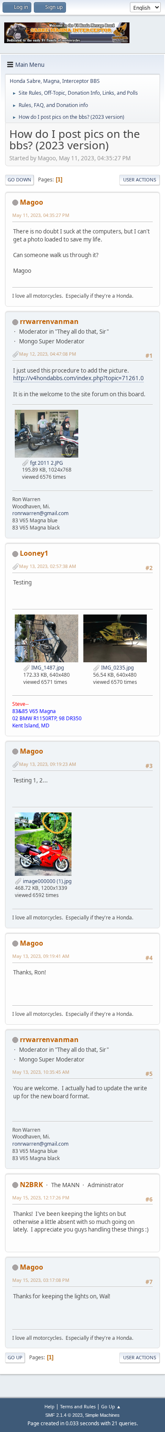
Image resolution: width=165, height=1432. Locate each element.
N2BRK (31, 1184)
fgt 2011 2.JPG (46, 462)
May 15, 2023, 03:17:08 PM (40, 1280)
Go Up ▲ (111, 1406)
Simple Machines (102, 1415)
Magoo (31, 202)
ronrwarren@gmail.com (40, 513)
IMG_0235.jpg (117, 667)
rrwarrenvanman (49, 321)
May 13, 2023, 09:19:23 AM (47, 764)
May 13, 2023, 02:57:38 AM (47, 566)
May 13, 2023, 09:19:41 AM (40, 956)
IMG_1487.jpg (47, 667)
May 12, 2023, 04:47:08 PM (47, 354)
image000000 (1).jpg (47, 881)
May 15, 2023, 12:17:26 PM (40, 1197)
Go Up (15, 1357)
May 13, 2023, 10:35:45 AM (40, 1072)
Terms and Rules (78, 1406)
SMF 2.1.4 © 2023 (63, 1415)
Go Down (19, 179)
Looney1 (34, 553)
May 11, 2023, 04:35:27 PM (40, 215)
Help (49, 1406)
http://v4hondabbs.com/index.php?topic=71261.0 (78, 378)
